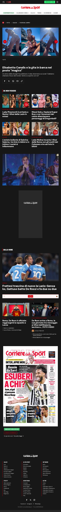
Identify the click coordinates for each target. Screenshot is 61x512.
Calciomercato (8, 477)
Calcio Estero (7, 475)
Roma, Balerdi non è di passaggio (41, 337)
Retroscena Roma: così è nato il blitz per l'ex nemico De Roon (44, 334)
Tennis (39, 13)
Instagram (29, 504)
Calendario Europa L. (48, 490)
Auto (44, 464)
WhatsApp (38, 504)
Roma (4, 318)
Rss (4, 490)
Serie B (5, 468)
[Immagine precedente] (5, 41)
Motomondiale (27, 466)
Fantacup (45, 475)
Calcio (32, 13)
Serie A (4, 283)
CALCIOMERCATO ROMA (39, 318)
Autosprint (45, 466)
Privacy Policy (26, 492)
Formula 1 (25, 464)
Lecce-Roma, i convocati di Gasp (12, 330)
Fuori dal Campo (8, 109)
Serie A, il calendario (9, 328)
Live (9, 2)
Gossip (4, 137)
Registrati (6, 493)
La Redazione (26, 484)
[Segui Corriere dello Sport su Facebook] (27, 500)
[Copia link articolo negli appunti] (22, 81)
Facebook (23, 504)
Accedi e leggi (18, 436)
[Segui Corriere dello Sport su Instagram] (34, 500)
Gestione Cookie (27, 488)
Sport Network (47, 473)
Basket (25, 468)
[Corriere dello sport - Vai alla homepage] (30, 7)
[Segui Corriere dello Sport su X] (30, 500)
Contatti (25, 483)
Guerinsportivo (47, 471)
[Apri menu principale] (3, 2)
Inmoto (45, 468)
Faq (24, 495)
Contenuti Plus (8, 13)
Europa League (8, 471)
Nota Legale (26, 486)
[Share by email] (17, 81)
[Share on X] (9, 81)
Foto (8, 22)
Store (5, 486)
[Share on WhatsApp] (13, 81)
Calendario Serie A (22, 13)
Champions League (9, 469)
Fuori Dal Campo (25, 22)
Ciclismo (25, 477)
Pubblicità (6, 488)
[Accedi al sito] (57, 2)
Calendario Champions (49, 488)
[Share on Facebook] (4, 81)
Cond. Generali (27, 493)
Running (25, 471)
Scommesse (47, 13)
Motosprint (46, 469)
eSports (25, 475)
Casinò (55, 13)
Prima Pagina (7, 484)
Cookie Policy (26, 490)
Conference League (9, 473)
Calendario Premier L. (48, 492)
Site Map (6, 492)
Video (44, 483)
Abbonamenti (7, 483)
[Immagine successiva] (56, 41)
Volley (24, 473)
